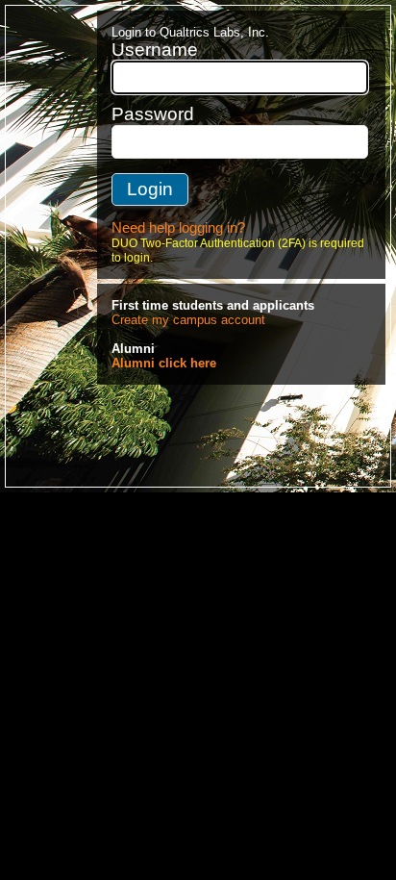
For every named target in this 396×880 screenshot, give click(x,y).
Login (150, 189)
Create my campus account (188, 320)
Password (152, 114)
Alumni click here (163, 363)
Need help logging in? (178, 228)
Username (154, 49)
